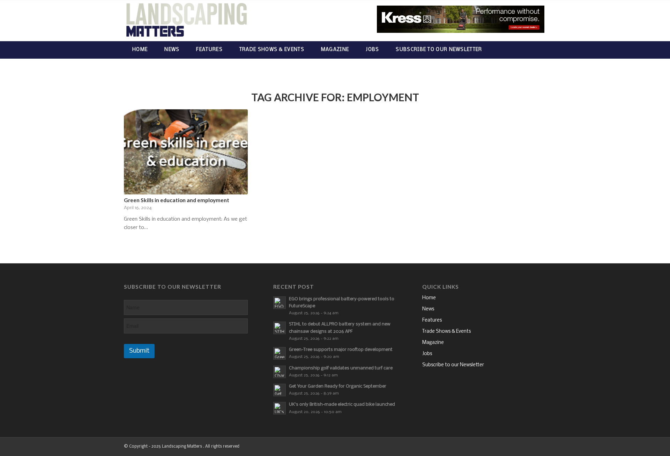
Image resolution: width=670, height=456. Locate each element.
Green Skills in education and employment (176, 200)
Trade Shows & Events (446, 331)
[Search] (539, 50)
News (428, 309)
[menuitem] (140, 50)
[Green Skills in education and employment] (186, 151)
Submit (139, 351)
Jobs (427, 353)
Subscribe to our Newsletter (453, 365)
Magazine (433, 342)
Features (432, 320)
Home (429, 298)
